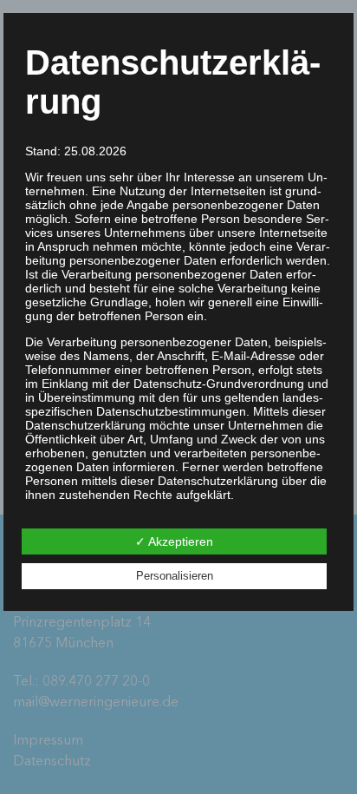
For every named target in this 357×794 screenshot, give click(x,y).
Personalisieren (174, 575)
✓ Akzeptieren (174, 541)
